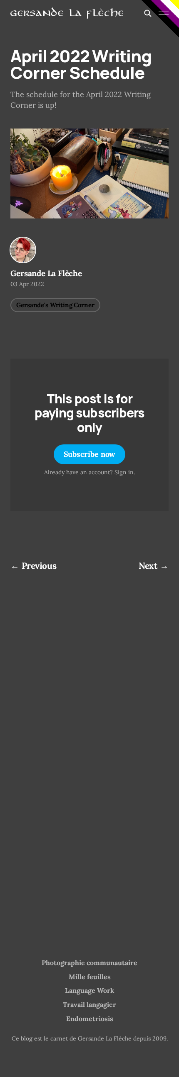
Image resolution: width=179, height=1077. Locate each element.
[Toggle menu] (163, 13)
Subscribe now (90, 454)
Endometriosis (89, 1018)
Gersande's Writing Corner (55, 305)
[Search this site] (148, 13)
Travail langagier (89, 1004)
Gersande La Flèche (46, 273)
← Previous (33, 565)
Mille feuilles (90, 977)
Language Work (89, 990)
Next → (153, 565)
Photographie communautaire (89, 962)
